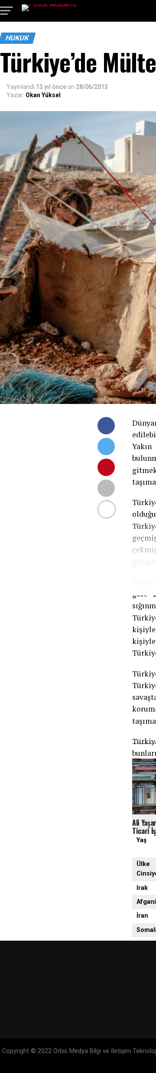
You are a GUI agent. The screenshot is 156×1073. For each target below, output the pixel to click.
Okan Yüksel (43, 95)
